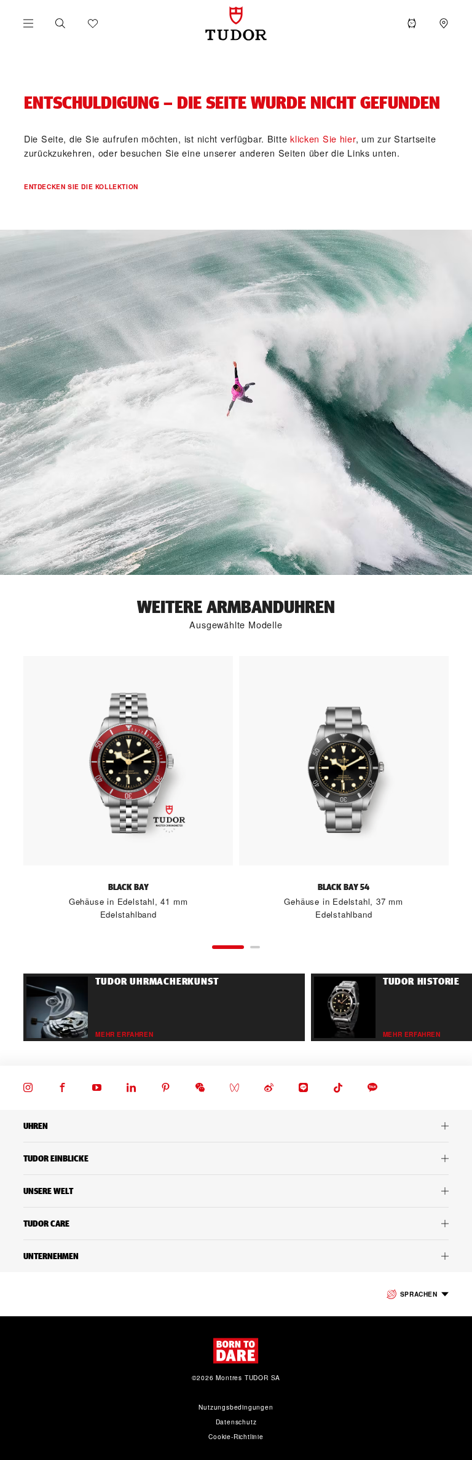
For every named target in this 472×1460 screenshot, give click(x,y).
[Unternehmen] (236, 1256)
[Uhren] (236, 1126)
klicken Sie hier (323, 138)
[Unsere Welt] (236, 1191)
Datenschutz (236, 1421)
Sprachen (419, 1294)
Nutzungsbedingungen (236, 1406)
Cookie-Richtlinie (236, 1436)
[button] (60, 23)
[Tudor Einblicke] (236, 1158)
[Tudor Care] (236, 1223)
